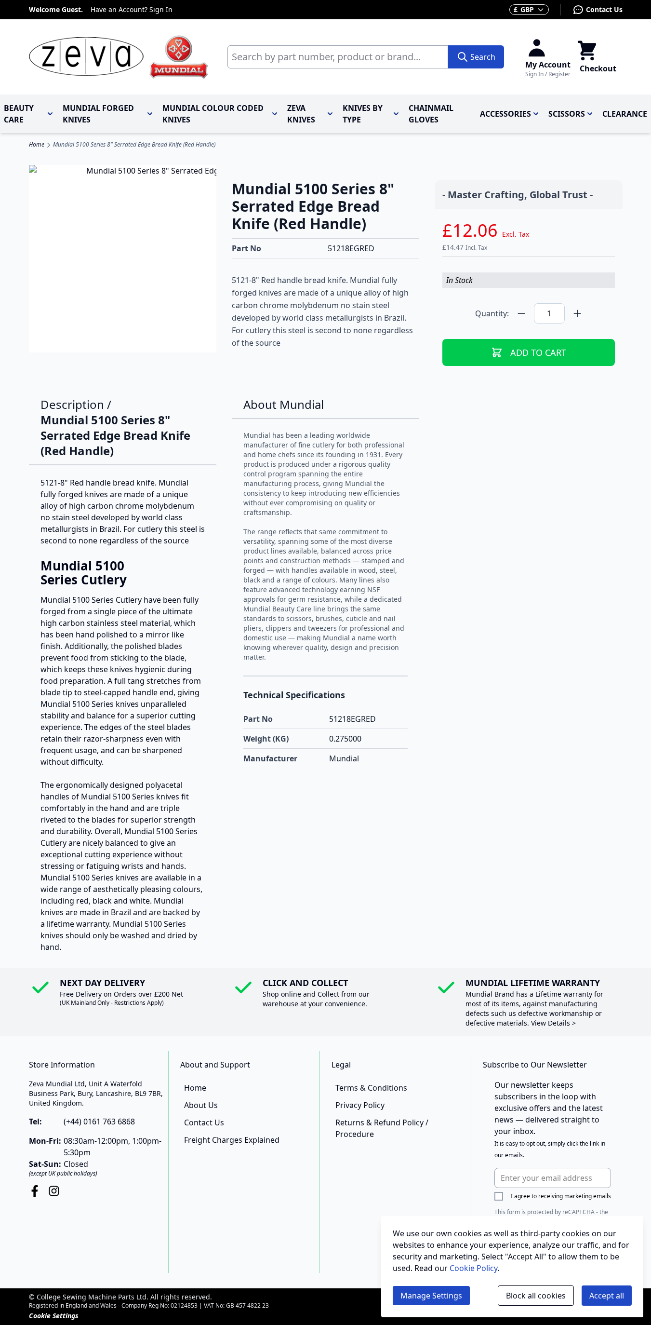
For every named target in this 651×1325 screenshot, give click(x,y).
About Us (201, 1105)
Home (36, 145)
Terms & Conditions (371, 1087)
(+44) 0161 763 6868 (99, 1121)
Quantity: (492, 313)
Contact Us (604, 9)
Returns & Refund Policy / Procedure (381, 1128)
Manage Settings (431, 1295)
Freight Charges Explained (231, 1140)
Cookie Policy (473, 1268)
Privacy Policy (360, 1105)
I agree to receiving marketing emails (561, 1196)
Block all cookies (536, 1295)
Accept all (606, 1295)
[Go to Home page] (118, 57)
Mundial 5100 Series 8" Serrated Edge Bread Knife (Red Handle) (134, 145)
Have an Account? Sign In (132, 9)
